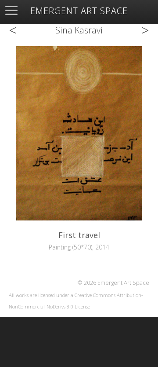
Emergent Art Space (79, 11)
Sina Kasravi (79, 30)
